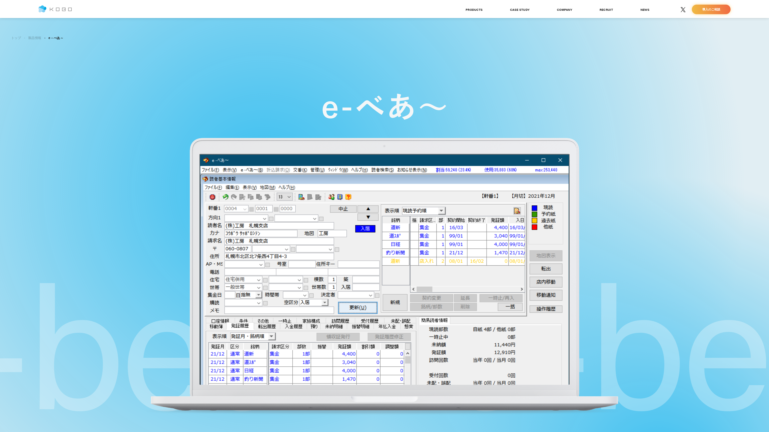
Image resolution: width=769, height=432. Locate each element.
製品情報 (34, 38)
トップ (16, 38)
